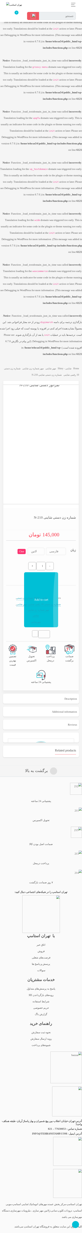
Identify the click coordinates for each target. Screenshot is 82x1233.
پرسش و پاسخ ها (41, 963)
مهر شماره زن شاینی (33, 368)
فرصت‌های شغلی (41, 957)
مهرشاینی (36, 621)
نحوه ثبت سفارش (41, 1032)
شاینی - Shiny (64, 368)
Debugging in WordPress (17, 34)
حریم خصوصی (41, 1007)
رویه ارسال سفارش (41, 1038)
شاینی (36, 615)
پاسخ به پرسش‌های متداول (41, 988)
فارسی (53, 551)
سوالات (41, 970)
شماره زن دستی (24, 598)
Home (76, 368)
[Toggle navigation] (72, 4)
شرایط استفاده (41, 1001)
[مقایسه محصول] (35, 634)
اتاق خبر (41, 944)
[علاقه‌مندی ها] (45, 634)
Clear (21, 551)
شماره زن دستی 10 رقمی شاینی (44, 604)
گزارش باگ (41, 1014)
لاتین (34, 551)
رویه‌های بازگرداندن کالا (41, 995)
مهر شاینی (50, 368)
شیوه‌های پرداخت (41, 1045)
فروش (41, 951)
